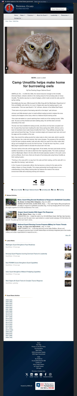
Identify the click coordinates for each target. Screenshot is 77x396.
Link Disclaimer (38, 348)
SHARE (35, 184)
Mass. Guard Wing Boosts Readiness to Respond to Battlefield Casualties (44, 200)
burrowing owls (45, 190)
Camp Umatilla (17, 190)
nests (54, 190)
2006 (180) (9, 337)
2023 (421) (9, 305)
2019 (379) (9, 313)
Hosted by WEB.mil (26, 386)
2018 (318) (9, 315)
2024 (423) (9, 303)
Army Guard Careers (38, 364)
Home (16, 15)
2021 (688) (9, 309)
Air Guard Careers (39, 366)
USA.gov (38, 368)
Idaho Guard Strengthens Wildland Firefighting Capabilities (23, 272)
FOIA (38, 357)
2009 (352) (9, 332)
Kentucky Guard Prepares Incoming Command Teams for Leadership (26, 254)
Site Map (38, 344)
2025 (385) (9, 302)
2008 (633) (9, 333)
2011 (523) (9, 328)
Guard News (9, 247)
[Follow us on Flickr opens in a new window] (40, 375)
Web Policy (39, 350)
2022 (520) (9, 307)
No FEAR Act (38, 359)
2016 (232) (9, 318)
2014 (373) (9, 322)
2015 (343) (9, 320)
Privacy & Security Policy (39, 346)
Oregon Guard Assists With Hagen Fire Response (35, 212)
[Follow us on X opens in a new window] (26, 375)
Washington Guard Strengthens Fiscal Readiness (20, 245)
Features (30, 15)
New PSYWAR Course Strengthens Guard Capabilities (22, 263)
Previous (8, 50)
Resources (64, 15)
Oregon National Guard (32, 190)
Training (61, 190)
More (67, 235)
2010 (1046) (9, 330)
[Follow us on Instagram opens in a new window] (50, 375)
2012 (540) (9, 326)
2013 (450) (9, 324)
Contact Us (17, 18)
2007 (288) (9, 335)
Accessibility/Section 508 (39, 360)
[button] (41, 2)
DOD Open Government (38, 354)
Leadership (54, 15)
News (22, 15)
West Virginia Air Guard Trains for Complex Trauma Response (24, 281)
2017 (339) (9, 317)
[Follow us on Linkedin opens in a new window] (31, 375)
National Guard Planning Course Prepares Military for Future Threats (42, 224)
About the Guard (42, 15)
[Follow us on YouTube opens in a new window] (36, 375)
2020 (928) (9, 311)
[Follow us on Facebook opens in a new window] (45, 375)
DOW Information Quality (38, 352)
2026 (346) (9, 300)
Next (69, 50)
